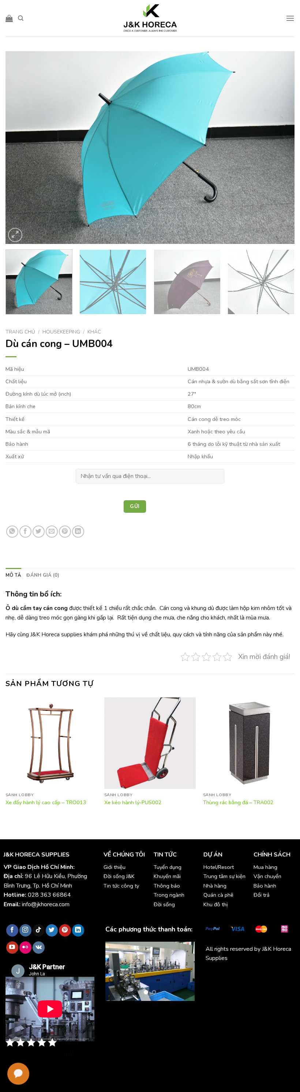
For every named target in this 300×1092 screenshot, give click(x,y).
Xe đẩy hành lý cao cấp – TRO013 (45, 802)
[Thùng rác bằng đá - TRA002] (249, 743)
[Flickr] (25, 947)
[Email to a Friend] (52, 532)
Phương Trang (269, 975)
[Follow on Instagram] (25, 930)
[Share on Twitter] (39, 532)
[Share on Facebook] (25, 532)
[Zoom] (15, 235)
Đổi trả (262, 895)
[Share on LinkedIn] (78, 532)
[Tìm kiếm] (20, 18)
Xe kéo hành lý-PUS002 (133, 802)
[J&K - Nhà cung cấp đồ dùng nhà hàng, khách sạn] (150, 18)
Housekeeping (61, 331)
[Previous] (20, 147)
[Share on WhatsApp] (12, 532)
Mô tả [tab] (13, 575)
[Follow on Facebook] (12, 930)
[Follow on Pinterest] (65, 930)
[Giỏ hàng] (9, 18)
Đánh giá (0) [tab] (42, 575)
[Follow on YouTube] (12, 947)
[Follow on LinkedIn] (78, 930)
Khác (94, 331)
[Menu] (290, 18)
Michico (215, 975)
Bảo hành (265, 885)
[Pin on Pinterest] (65, 532)
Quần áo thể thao (227, 984)
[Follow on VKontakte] (39, 947)
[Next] (279, 147)
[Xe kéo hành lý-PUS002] (150, 743)
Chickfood (238, 975)
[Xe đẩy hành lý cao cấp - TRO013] (51, 743)
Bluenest (262, 984)
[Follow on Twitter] (52, 930)
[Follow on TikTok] (39, 930)
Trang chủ (20, 331)
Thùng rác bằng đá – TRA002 (238, 802)
